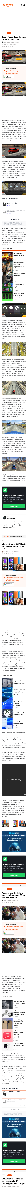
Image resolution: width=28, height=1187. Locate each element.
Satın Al (9, 205)
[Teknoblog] (8, 5)
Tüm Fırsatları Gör (13, 219)
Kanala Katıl (14, 506)
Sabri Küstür (7, 551)
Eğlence (9, 33)
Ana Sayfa (3, 33)
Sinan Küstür (7, 42)
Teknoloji (9, 888)
